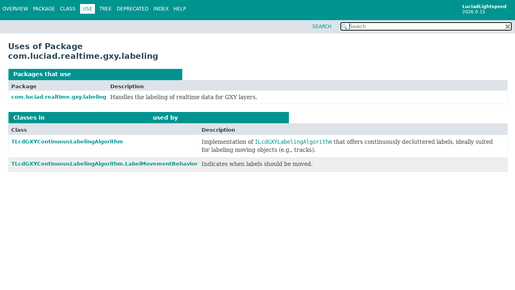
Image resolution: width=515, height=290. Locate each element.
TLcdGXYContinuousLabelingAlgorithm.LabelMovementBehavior (104, 164)
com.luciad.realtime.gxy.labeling (125, 74)
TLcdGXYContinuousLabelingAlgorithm (67, 142)
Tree (105, 9)
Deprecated (132, 9)
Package (44, 9)
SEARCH (322, 26)
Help (179, 9)
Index (161, 9)
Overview (15, 9)
